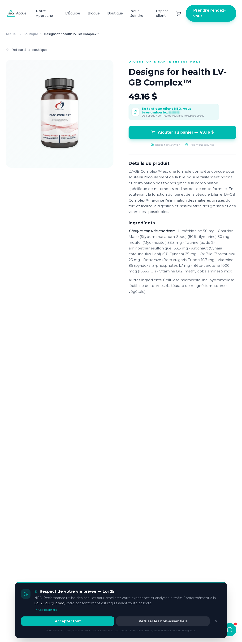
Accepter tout (68, 621)
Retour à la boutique (29, 50)
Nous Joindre (136, 13)
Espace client (162, 13)
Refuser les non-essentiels (163, 621)
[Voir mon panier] (178, 13)
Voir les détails (47, 609)
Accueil (22, 13)
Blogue (94, 13)
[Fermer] (216, 621)
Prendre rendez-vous (209, 13)
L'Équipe (72, 13)
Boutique (115, 13)
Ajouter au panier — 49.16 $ (186, 132)
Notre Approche (44, 13)
